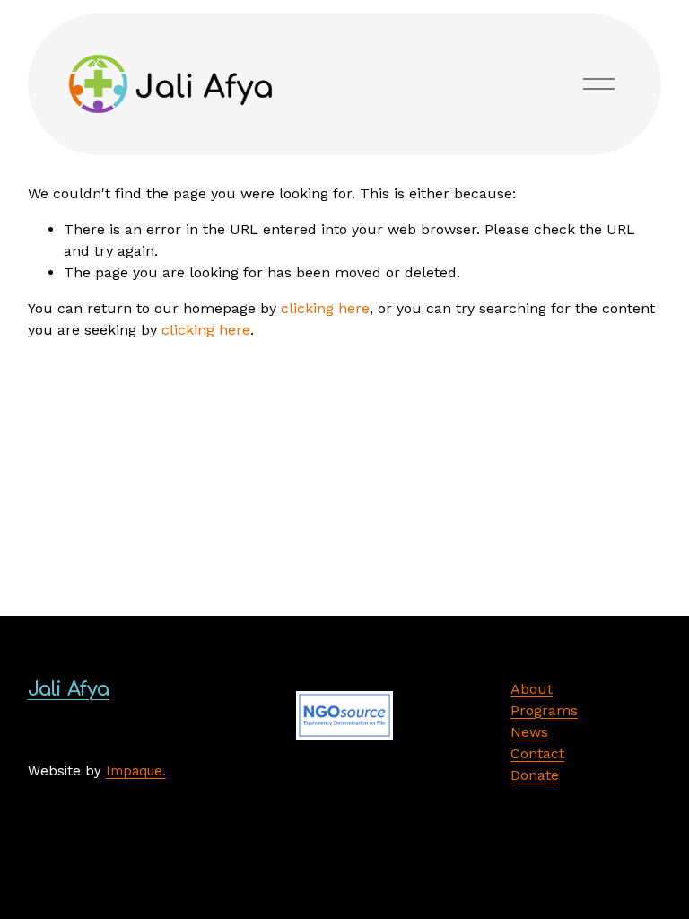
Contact (537, 753)
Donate (534, 774)
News (529, 731)
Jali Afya (68, 689)
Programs (544, 710)
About (531, 688)
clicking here (325, 308)
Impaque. (136, 771)
